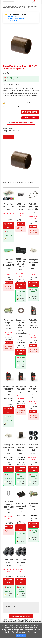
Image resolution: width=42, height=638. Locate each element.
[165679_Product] (21, 45)
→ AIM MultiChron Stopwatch (14, 18)
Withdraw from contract (20, 616)
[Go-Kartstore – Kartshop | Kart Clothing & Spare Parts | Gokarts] (7, 2)
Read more (21, 224)
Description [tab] (8, 137)
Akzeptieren (21, 635)
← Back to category (30, 117)
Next (36, 45)
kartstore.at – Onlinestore (16, 6)
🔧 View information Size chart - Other (21, 123)
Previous (6, 45)
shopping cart (31, 112)
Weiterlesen (32, 632)
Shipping (16, 84)
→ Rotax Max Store (11, 17)
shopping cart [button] (10, 225)
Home (5, 6)
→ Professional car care (12, 20)
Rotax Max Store (31, 6)
